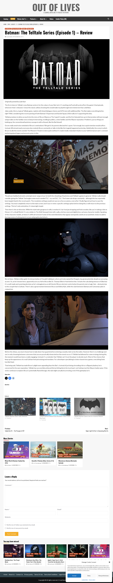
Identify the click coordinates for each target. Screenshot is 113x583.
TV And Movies (8, 555)
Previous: (14, 430)
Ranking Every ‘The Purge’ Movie (12, 561)
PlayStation (72, 555)
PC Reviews (7, 28)
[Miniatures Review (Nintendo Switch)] (70, 450)
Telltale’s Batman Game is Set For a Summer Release (88, 416)
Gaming (9, 19)
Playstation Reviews (16, 28)
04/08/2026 (58, 564)
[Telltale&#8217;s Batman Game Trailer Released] (21, 406)
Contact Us (19, 574)
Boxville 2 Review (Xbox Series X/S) (43, 461)
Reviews (24, 28)
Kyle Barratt (8, 564)
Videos (51, 19)
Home (5, 574)
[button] (109, 562)
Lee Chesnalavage (37, 463)
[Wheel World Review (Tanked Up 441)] (16, 450)
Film (11, 553)
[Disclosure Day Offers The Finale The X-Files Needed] (35, 551)
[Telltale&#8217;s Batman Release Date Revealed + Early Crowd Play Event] (56, 406)
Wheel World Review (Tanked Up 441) (15, 462)
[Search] (108, 18)
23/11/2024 (72, 465)
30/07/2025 (15, 465)
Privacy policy (92, 579)
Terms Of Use (38, 574)
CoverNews (62, 580)
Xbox (48, 454)
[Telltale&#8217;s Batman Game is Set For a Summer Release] (90, 406)
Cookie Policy (85, 579)
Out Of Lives (56, 7)
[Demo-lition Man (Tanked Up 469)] (99, 551)
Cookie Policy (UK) (61, 19)
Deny (88, 575)
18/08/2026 (15, 564)
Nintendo (66, 454)
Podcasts (33, 19)
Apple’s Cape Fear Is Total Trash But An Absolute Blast (56, 561)
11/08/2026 (37, 564)
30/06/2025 (45, 463)
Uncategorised (67, 456)
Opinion (38, 454)
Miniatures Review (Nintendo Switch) (68, 462)
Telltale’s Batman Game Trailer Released (16, 416)
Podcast (12, 456)
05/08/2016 (18, 36)
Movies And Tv (21, 19)
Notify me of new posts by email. (17, 528)
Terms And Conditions (50, 574)
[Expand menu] (9, 19)
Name (7, 509)
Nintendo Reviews (73, 454)
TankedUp (22, 456)
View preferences (103, 575)
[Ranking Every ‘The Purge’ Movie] (14, 551)
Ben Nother (8, 465)
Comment (8, 485)
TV (40, 553)
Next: (97, 430)
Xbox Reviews (30, 28)
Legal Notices (63, 574)
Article (6, 553)
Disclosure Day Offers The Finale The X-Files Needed (33, 561)
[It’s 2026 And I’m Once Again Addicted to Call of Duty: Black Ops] (78, 551)
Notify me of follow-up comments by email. (21, 525)
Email (59, 509)
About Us (42, 19)
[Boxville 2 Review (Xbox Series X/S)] (43, 450)
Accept (74, 575)
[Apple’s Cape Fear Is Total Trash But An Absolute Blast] (56, 551)
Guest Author (9, 36)
